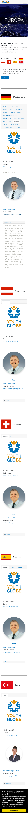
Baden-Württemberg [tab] (17, 106)
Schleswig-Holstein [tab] (8, 127)
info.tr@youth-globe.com (10, 735)
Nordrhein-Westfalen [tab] (19, 118)
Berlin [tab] (11, 109)
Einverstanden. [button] (14, 810)
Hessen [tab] (19, 112)
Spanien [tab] (5, 567)
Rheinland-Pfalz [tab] (7, 121)
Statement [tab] (8, 222)
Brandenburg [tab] (18, 109)
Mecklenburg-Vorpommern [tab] (10, 115)
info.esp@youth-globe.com (10, 606)
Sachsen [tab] (5, 124)
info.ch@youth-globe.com (10, 476)
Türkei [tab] (4, 695)
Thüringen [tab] (18, 127)
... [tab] (11, 302)
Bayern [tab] (5, 109)
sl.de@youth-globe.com (10, 167)
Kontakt (5, 77)
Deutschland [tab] (6, 106)
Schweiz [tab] (5, 436)
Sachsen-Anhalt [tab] (14, 124)
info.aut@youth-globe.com (10, 341)
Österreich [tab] (6, 302)
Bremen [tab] (5, 112)
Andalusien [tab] (13, 567)
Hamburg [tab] (12, 112)
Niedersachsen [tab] (7, 118)
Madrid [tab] (20, 567)
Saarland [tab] (16, 121)
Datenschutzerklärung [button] (8, 806)
